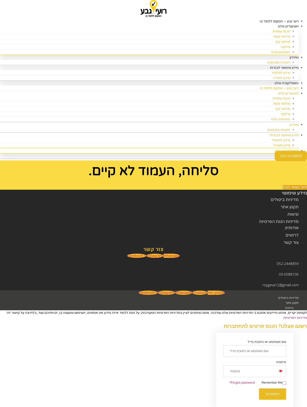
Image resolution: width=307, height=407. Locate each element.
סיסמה (281, 362)
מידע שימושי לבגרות (284, 68)
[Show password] (280, 371)
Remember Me (271, 382)
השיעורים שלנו (288, 26)
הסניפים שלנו (280, 52)
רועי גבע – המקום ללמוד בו (279, 88)
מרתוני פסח (281, 36)
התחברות (273, 394)
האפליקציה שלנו (287, 83)
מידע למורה (281, 145)
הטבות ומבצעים (278, 130)
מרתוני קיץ (282, 42)
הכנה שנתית (281, 31)
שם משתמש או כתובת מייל (267, 341)
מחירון (294, 57)
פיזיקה (285, 47)
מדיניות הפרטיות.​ (295, 318)
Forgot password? (242, 382)
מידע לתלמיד (280, 73)
